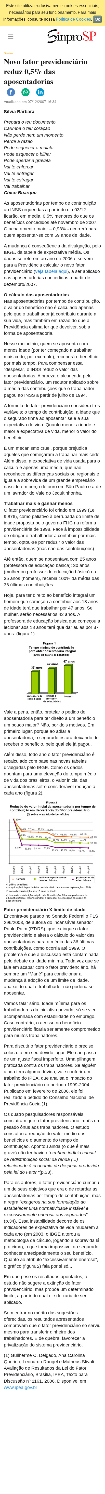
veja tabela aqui (51, 271)
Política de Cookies (73, 19)
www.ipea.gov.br (20, 1387)
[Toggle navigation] (10, 36)
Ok (97, 19)
